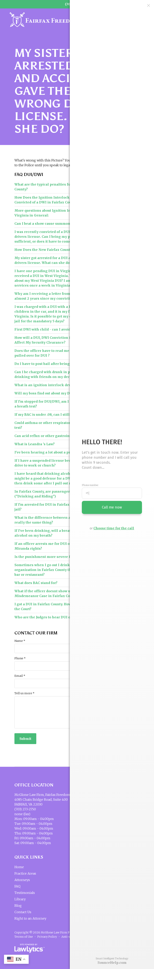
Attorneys (22, 880)
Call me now (112, 507)
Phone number (90, 485)
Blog (18, 906)
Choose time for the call (113, 528)
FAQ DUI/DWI (28, 174)
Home (19, 867)
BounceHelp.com (112, 963)
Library (20, 899)
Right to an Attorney (30, 918)
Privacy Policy (47, 936)
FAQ (17, 886)
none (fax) (22, 814)
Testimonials (24, 893)
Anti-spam (68, 936)
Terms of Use (23, 936)
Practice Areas (25, 873)
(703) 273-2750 (25, 809)
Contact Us (22, 912)
